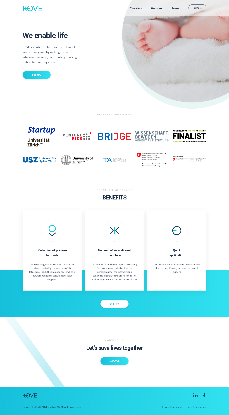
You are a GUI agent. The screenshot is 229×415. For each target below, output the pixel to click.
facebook (204, 395)
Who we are (156, 8)
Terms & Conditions (195, 406)
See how (36, 74)
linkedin (195, 395)
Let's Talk (114, 360)
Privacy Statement (172, 406)
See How (114, 303)
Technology (136, 8)
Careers (175, 8)
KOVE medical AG (33, 8)
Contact (197, 7)
